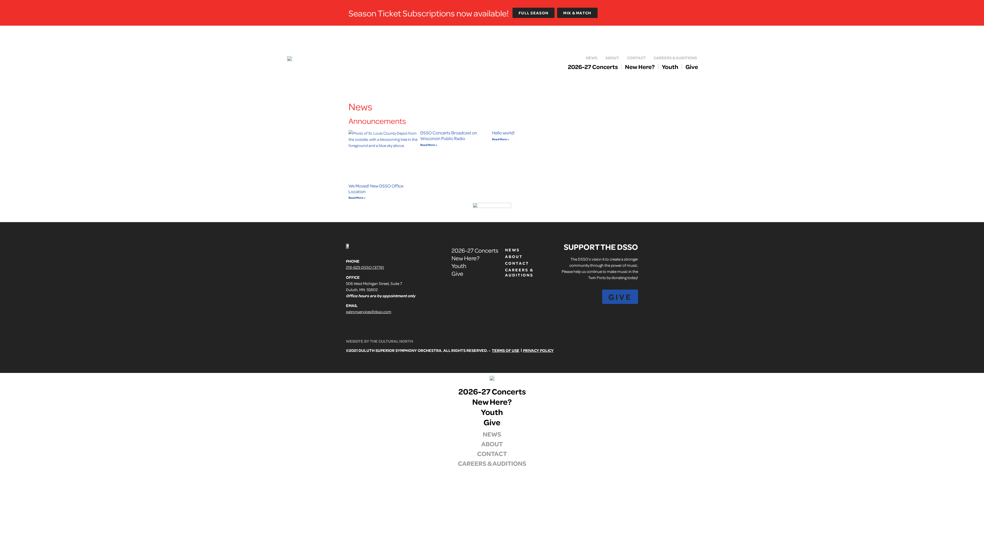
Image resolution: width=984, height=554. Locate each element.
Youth (670, 66)
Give (691, 66)
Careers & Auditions (675, 57)
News (591, 57)
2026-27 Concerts (593, 66)
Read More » (356, 198)
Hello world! (503, 132)
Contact (636, 57)
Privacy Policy (538, 350)
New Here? (640, 66)
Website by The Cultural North (379, 341)
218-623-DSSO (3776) (365, 267)
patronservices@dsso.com (368, 311)
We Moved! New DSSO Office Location (375, 188)
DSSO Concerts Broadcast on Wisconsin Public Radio (448, 135)
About (612, 57)
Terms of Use (505, 350)
